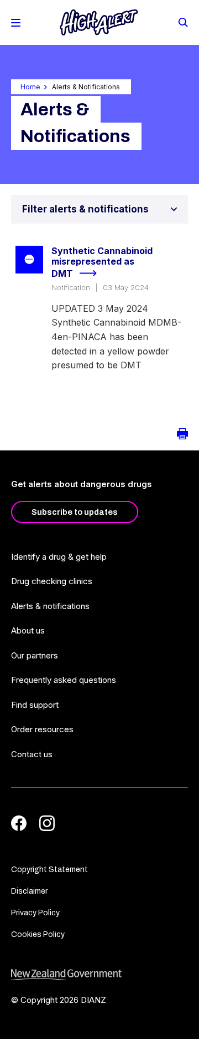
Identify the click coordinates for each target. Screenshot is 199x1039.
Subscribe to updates (75, 512)
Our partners (34, 655)
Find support (35, 705)
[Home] (99, 22)
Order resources (42, 729)
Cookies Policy (38, 934)
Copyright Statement (49, 869)
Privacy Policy (35, 913)
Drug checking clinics (51, 581)
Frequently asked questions (63, 680)
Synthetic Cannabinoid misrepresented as (102, 262)
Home (30, 87)
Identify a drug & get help (59, 556)
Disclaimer (29, 891)
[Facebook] (19, 823)
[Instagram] (47, 823)
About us (28, 630)
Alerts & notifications (50, 606)
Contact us (32, 754)
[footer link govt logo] (99, 975)
